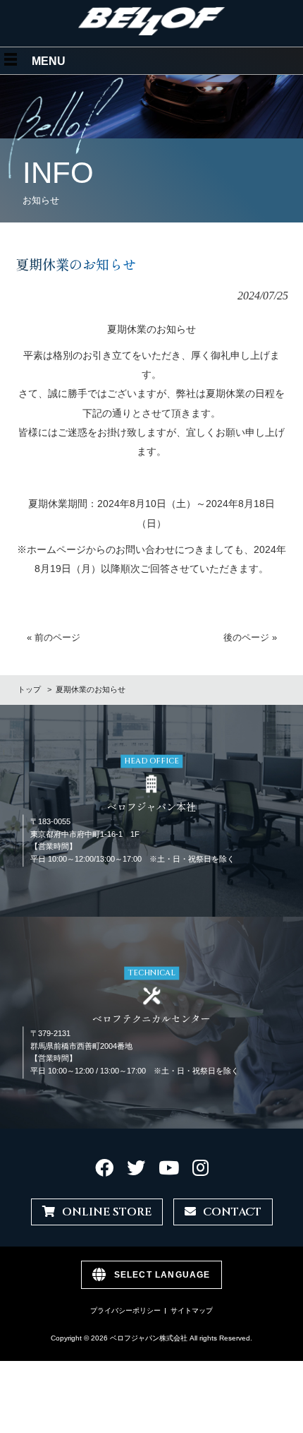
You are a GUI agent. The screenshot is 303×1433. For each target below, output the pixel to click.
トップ (29, 689)
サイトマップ (192, 1310)
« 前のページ (53, 637)
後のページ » (250, 637)
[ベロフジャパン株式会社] (151, 32)
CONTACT (232, 1212)
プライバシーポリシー (125, 1310)
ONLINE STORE (107, 1212)
